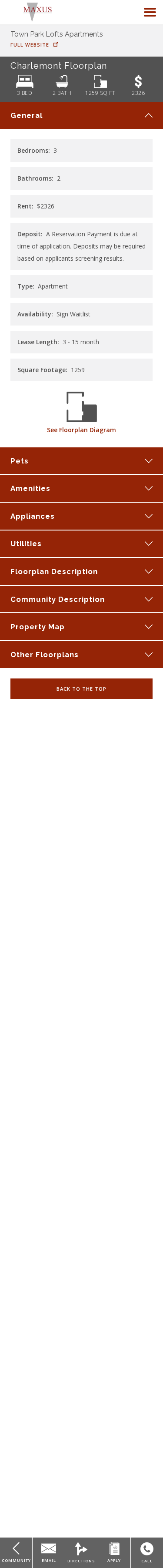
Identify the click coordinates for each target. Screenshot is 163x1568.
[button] (150, 12)
